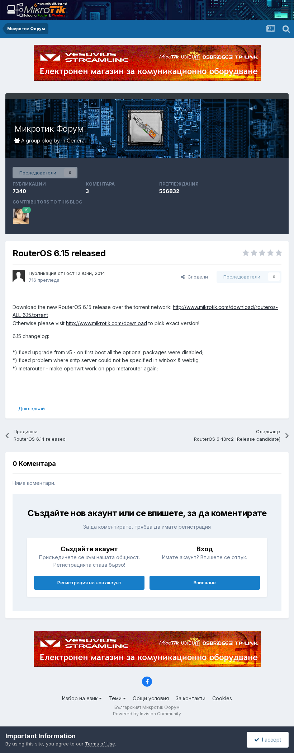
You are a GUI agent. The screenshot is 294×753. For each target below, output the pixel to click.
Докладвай (31, 408)
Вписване (205, 582)
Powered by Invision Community (147, 713)
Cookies (222, 698)
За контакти (190, 698)
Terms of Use (100, 744)
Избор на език (80, 698)
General (76, 140)
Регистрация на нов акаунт (89, 582)
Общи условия (151, 698)
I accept (270, 739)
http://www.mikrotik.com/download (106, 323)
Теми (116, 698)
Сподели (196, 277)
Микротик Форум (49, 128)
